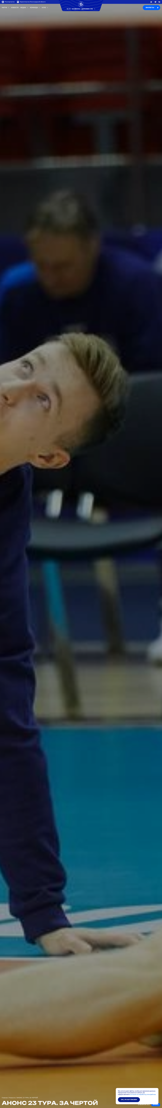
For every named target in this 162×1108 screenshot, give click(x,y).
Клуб (44, 7)
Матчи (4, 7)
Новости (15, 7)
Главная (5, 1098)
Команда (34, 7)
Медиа (23, 7)
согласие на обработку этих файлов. (143, 1094)
